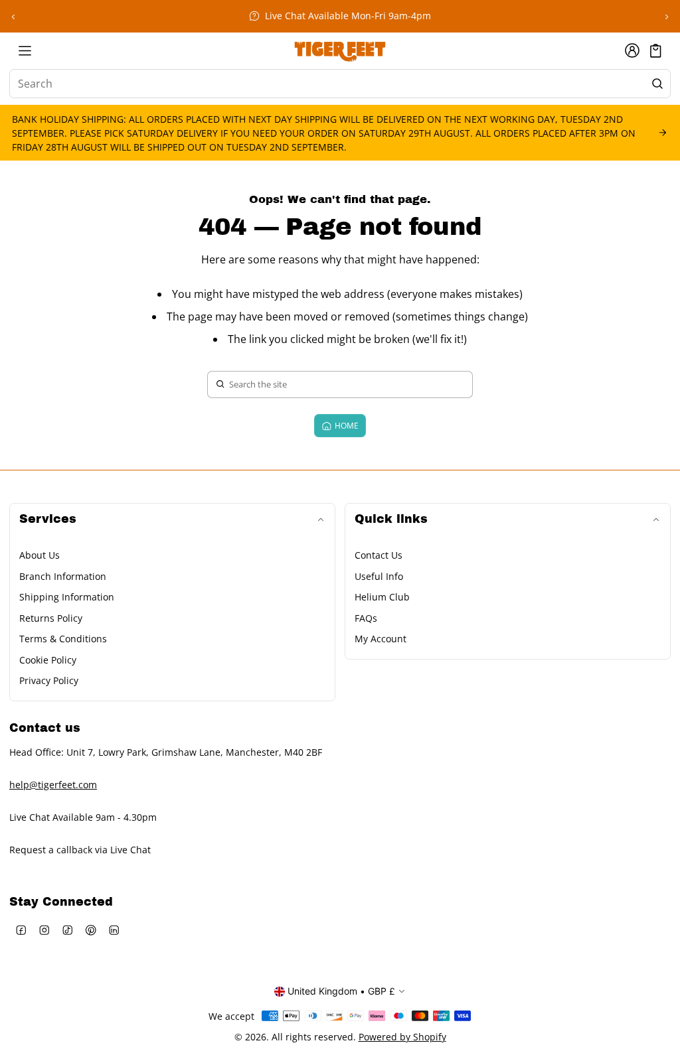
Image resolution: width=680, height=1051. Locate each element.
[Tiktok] (67, 930)
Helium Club (382, 597)
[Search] (657, 83)
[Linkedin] (114, 930)
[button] (655, 50)
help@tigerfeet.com (53, 784)
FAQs (366, 618)
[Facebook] (21, 930)
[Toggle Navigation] (24, 50)
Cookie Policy (47, 660)
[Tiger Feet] (340, 50)
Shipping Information (66, 597)
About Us (39, 555)
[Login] (632, 50)
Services (47, 519)
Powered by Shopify (402, 1036)
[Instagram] (44, 930)
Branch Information (62, 576)
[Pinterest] (90, 930)
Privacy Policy (48, 680)
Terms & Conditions (63, 638)
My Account (380, 638)
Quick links (391, 519)
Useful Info (379, 576)
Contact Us (378, 555)
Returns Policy (50, 618)
